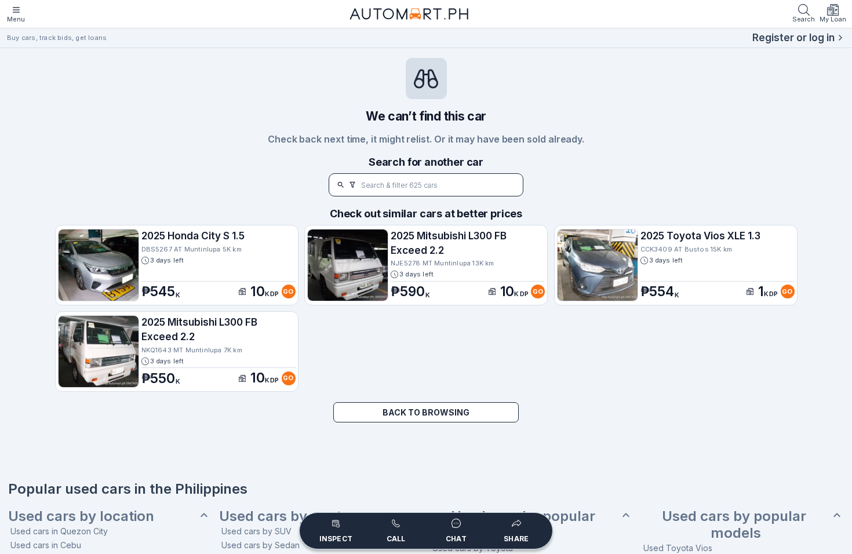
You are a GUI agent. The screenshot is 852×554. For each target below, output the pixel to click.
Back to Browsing (426, 412)
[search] (340, 185)
